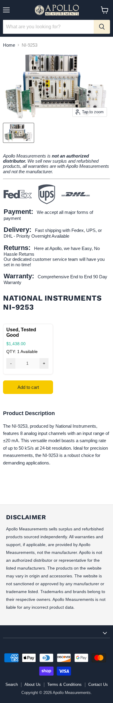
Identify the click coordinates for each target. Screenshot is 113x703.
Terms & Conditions (64, 684)
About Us (32, 684)
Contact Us (98, 684)
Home (9, 45)
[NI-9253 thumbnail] (18, 132)
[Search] (102, 27)
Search (11, 684)
